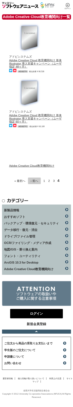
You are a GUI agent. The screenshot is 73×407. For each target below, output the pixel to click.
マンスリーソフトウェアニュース (20, 5)
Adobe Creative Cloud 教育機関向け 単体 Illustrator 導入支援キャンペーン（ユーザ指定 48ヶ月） (35, 63)
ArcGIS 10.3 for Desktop (21, 262)
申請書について (14, 356)
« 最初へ (19, 180)
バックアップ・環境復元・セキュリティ (31, 223)
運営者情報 (8, 378)
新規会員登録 (36, 324)
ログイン (68, 6)
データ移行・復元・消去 (21, 229)
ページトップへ (36, 332)
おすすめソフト (14, 216)
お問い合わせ (12, 363)
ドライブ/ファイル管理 (19, 236)
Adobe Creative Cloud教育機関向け (31, 165)
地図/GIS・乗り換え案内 (21, 249)
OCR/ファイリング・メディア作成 (27, 243)
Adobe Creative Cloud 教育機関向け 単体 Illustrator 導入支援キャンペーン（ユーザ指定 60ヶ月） (35, 118)
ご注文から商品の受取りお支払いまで (28, 343)
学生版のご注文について (19, 350)
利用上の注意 (55, 378)
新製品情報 (11, 210)
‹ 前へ (34, 180)
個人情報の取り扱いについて (31, 378)
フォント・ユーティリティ (22, 256)
